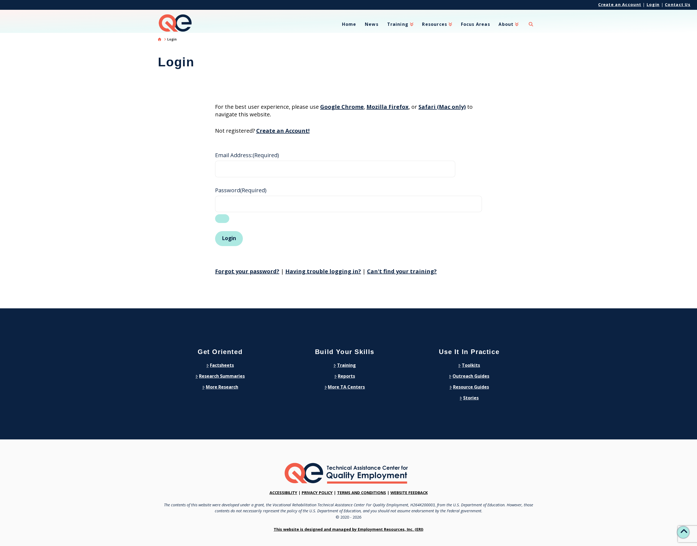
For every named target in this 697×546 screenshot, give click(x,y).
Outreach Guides (471, 376)
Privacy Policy (317, 492)
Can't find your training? (402, 271)
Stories (471, 398)
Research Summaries (222, 376)
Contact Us (677, 4)
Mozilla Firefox (387, 106)
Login (653, 4)
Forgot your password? (247, 271)
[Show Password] (222, 218)
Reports (346, 376)
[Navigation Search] (531, 27)
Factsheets (222, 365)
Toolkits (471, 365)
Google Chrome (342, 106)
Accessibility (283, 492)
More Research (222, 387)
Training (346, 365)
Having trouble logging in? (323, 271)
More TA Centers (346, 387)
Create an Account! (283, 130)
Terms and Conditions (361, 492)
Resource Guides (471, 387)
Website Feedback (409, 492)
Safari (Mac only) (442, 106)
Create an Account (619, 4)
